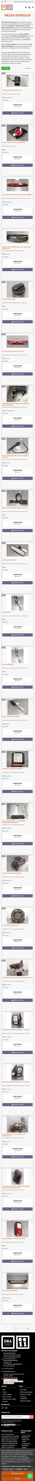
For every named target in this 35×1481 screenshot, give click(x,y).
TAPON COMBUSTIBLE (8, 299)
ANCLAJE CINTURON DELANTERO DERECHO (15, 508)
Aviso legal (23, 1389)
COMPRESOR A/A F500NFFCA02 (12, 90)
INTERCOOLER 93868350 (9, 1291)
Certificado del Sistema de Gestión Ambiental (26, 1446)
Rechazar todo (17, 1474)
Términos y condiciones (23, 1397)
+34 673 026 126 (29, 2)
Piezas (5, 1392)
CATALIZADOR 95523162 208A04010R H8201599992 (13, 1135)
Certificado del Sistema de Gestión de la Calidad (26, 1438)
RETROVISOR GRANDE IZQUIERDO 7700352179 (16, 1030)
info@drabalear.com (9, 1371)
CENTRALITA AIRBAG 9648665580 (12, 769)
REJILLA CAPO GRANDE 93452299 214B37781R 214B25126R (16, 247)
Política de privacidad (26, 1392)
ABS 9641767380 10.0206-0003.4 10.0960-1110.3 (17, 977)
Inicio (4, 1389)
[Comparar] (32, 75)
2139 (27, 1328)
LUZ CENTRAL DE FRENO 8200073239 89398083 (17, 195)
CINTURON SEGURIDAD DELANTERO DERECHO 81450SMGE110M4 (15, 404)
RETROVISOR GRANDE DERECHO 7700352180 (16, 1082)
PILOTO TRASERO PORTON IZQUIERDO (13, 142)
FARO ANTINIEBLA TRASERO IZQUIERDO (14, 1238)
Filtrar (6, 68)
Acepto (17, 1479)
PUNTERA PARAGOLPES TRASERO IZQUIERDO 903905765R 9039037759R (15, 1187)
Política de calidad (25, 1401)
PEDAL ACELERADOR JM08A (10, 716)
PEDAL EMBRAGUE (7, 664)
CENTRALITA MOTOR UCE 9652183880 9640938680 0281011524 (13, 821)
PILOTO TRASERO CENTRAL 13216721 (13, 351)
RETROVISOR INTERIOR (9, 560)
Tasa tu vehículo (7, 1394)
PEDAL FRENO (6, 612)
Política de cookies (25, 1394)
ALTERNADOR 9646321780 (10, 925)
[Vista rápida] (32, 78)
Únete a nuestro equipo (9, 1399)
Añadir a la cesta (18, 113)
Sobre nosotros (7, 1397)
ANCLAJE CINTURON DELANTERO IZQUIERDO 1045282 (15, 456)
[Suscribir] (32, 1417)
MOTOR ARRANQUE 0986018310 (12, 873)
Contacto (5, 1401)
